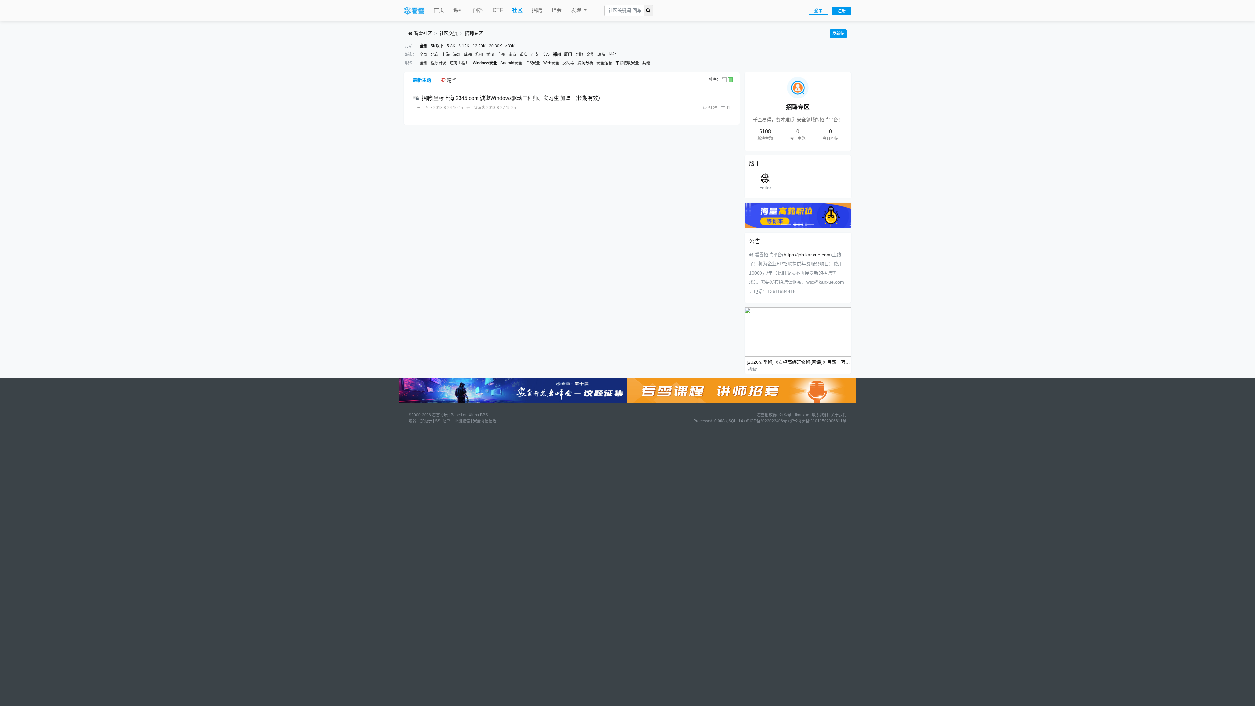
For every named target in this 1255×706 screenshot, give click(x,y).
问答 (478, 10)
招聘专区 (474, 33)
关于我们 (838, 415)
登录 (818, 10)
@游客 (479, 107)
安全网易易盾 (484, 421)
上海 (446, 54)
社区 (517, 10)
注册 (841, 10)
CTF (498, 10)
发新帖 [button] (838, 33)
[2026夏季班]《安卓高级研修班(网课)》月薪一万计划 (799, 362)
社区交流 (448, 33)
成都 (468, 54)
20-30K (495, 46)
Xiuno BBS (478, 415)
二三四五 (420, 107)
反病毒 (568, 63)
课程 (458, 10)
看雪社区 (422, 33)
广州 (501, 54)
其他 (612, 54)
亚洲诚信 (462, 421)
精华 (451, 80)
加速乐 (426, 421)
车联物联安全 (627, 63)
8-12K (464, 46)
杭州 (479, 54)
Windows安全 (485, 63)
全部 (423, 46)
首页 (439, 10)
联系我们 (820, 415)
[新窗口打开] (416, 98)
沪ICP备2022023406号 (766, 421)
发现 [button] (577, 10)
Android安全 (511, 63)
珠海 (601, 54)
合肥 (579, 54)
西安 (535, 54)
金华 (590, 54)
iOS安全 (533, 63)
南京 (512, 54)
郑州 (557, 54)
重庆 (523, 54)
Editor (765, 187)
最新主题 (422, 80)
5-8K (451, 46)
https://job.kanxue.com (807, 254)
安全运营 (604, 63)
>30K (510, 46)
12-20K (479, 46)
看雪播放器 (767, 415)
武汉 (490, 54)
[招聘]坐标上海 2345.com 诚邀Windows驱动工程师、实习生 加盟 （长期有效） (511, 98)
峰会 (556, 10)
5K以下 (437, 46)
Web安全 (551, 63)
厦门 (568, 54)
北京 (435, 54)
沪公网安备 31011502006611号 (818, 421)
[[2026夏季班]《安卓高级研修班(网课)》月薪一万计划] (798, 331)
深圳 (457, 54)
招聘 (537, 10)
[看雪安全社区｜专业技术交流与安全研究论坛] (414, 10)
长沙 (546, 54)
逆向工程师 (459, 63)
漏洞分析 (585, 63)
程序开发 (438, 63)
